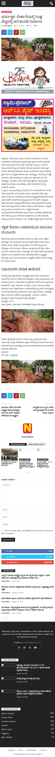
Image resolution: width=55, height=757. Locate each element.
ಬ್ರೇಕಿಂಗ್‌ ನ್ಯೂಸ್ (6, 729)
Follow (49, 557)
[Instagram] (25, 648)
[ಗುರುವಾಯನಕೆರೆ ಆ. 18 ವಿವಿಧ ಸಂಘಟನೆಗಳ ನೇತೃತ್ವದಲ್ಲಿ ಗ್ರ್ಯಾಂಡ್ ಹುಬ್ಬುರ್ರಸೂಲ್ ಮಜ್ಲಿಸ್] (45, 454)
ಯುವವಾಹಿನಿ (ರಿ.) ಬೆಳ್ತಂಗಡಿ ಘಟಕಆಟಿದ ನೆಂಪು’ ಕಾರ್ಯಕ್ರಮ (8, 463)
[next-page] (29, 472)
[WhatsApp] (22, 32)
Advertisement (31, 750)
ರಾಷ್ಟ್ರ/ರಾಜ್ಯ (5, 733)
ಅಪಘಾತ (4, 725)
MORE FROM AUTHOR (36, 444)
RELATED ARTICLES (18, 444)
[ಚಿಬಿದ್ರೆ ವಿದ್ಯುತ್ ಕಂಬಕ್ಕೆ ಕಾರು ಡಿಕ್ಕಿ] (8, 682)
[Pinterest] (16, 32)
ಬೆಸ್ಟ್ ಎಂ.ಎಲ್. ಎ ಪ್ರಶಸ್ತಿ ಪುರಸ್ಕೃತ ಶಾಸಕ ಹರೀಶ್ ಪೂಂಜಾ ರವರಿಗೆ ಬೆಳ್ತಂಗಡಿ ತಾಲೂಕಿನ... (34, 692)
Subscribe (48, 562)
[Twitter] (10, 32)
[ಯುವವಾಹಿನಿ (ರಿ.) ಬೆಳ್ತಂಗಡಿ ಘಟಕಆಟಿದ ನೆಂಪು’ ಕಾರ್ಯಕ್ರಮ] (9, 454)
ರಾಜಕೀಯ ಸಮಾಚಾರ (8, 721)
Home (3, 9)
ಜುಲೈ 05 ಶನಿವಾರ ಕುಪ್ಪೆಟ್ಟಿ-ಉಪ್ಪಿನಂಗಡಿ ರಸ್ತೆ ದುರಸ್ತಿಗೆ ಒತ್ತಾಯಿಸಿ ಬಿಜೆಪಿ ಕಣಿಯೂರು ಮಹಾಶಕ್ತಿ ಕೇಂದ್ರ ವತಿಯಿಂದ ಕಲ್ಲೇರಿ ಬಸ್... (25, 576)
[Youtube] (35, 648)
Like (50, 551)
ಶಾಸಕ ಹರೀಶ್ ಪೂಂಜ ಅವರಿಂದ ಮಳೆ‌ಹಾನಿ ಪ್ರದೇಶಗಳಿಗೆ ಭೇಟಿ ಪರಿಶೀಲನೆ (26, 598)
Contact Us (43, 750)
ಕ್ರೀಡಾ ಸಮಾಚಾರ (6, 737)
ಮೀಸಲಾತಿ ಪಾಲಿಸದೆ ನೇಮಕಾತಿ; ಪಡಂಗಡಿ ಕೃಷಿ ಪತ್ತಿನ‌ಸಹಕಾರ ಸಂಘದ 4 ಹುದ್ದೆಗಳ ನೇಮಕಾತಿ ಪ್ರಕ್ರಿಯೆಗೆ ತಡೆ (27, 465)
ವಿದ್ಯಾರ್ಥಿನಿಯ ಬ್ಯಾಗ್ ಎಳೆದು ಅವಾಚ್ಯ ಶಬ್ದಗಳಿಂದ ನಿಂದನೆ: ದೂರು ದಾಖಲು (43, 410)
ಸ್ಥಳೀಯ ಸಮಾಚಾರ (12, 9)
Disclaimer (11, 750)
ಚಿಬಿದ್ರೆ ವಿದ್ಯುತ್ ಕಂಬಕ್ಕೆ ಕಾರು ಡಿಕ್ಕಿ (28, 678)
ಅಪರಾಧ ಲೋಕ (6, 717)
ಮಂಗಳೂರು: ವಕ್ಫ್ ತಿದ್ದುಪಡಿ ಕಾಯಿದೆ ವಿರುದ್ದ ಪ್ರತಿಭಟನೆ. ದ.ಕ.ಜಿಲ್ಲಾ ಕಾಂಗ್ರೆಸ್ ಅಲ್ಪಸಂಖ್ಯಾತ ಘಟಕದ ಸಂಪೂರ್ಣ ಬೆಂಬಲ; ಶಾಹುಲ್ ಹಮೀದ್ (27, 608)
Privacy (20, 750)
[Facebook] (4, 32)
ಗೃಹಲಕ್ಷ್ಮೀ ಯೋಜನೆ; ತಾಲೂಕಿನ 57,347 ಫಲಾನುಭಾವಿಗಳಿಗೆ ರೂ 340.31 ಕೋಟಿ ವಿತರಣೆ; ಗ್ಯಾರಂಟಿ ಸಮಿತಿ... (33, 667)
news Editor (7, 26)
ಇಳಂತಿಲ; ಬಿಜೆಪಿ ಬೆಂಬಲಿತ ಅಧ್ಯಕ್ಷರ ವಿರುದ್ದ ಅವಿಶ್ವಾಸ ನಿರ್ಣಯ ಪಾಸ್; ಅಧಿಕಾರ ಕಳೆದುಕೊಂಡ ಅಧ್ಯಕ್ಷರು (11, 411)
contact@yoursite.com (32, 642)
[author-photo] (27, 428)
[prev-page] (26, 472)
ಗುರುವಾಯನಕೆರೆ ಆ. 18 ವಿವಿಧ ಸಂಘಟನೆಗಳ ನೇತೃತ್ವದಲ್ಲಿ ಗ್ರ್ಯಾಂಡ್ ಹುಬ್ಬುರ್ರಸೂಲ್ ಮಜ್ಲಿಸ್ (44, 464)
